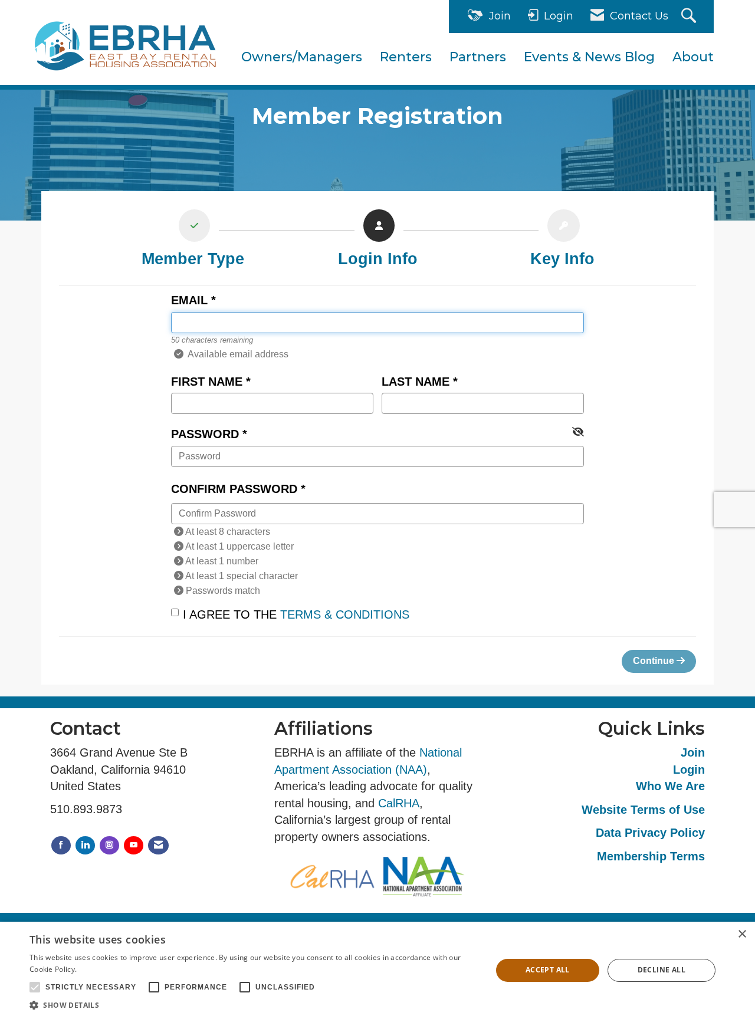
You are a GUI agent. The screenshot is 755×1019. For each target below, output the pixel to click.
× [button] (741, 934)
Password (205, 434)
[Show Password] (578, 432)
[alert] (377, 970)
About (693, 57)
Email (189, 300)
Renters (406, 57)
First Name (206, 381)
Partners (477, 57)
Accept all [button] (548, 970)
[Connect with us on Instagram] (109, 845)
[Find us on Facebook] (61, 845)
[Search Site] (690, 17)
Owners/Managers (301, 57)
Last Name (415, 381)
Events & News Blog (589, 57)
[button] (253, 1004)
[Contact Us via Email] (158, 845)
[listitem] (192, 241)
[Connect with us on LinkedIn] (85, 845)
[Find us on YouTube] (134, 845)
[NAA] (423, 876)
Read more (98, 969)
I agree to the (296, 614)
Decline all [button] (661, 970)
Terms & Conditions (344, 614)
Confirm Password (234, 488)
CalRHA (398, 803)
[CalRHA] (332, 876)
